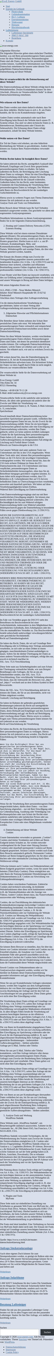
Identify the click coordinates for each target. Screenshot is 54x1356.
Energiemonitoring (20, 19)
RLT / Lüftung (18, 17)
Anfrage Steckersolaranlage (16, 1248)
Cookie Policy (12, 1352)
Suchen (3, 1327)
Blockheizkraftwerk (21, 27)
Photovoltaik (17, 11)
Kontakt (9, 40)
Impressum (11, 1349)
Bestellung (16, 38)
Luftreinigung (12, 30)
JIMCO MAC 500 (20, 35)
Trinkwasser (17, 22)
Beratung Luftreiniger (13, 1304)
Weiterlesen (5, 1271)
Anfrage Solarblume (12, 1277)
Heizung (15, 25)
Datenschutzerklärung (16, 1347)
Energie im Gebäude (15, 9)
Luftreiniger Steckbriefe (22, 33)
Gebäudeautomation (21, 14)
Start (8, 6)
